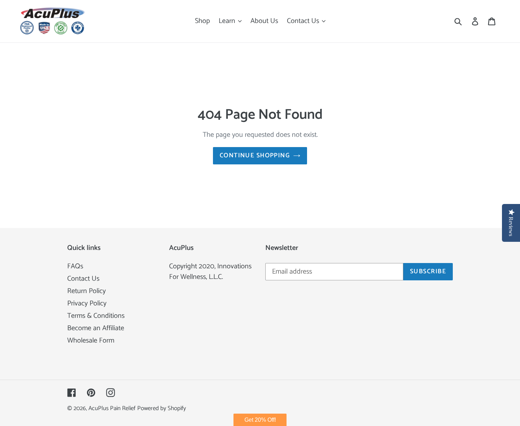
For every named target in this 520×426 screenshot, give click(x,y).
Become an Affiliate (95, 328)
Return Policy (86, 291)
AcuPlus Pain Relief (111, 408)
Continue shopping (255, 155)
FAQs (75, 266)
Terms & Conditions (96, 316)
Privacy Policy (86, 303)
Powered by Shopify (161, 408)
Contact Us (83, 279)
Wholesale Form (90, 340)
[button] (260, 420)
